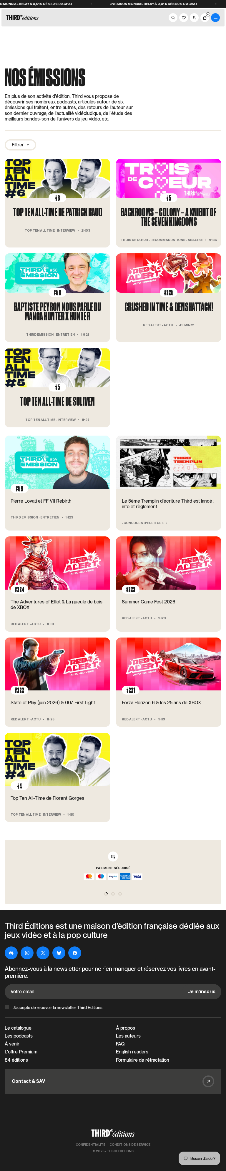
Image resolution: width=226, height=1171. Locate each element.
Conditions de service (129, 1144)
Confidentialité (90, 1144)
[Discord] (11, 952)
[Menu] (215, 17)
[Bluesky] (58, 952)
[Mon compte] (194, 17)
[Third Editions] (22, 17)
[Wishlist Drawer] (183, 17)
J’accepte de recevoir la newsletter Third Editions (57, 1007)
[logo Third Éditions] (113, 1133)
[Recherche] (173, 17)
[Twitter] (42, 952)
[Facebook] (74, 952)
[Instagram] (27, 952)
